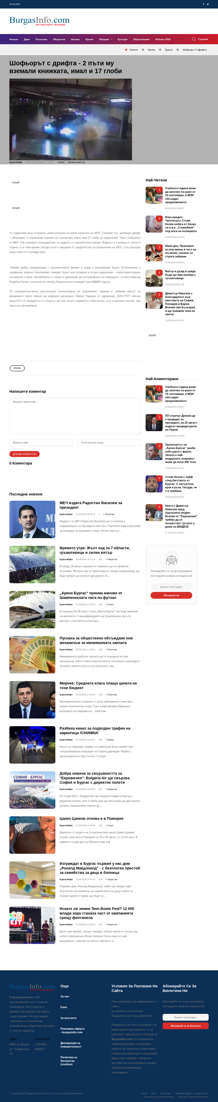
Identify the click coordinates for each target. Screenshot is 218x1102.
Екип (63, 1007)
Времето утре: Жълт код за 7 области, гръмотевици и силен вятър (95, 550)
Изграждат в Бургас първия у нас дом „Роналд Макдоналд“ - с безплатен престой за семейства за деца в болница (100, 868)
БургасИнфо (15, 162)
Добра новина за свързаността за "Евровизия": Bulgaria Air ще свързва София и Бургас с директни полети (95, 778)
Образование (141, 39)
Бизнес (75, 39)
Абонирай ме (171, 595)
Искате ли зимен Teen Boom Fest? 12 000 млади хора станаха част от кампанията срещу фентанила (97, 913)
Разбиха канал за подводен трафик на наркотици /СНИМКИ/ (95, 730)
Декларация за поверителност (159, 1097)
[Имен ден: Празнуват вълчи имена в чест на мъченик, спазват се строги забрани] (154, 252)
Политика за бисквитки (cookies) (68, 1061)
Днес (27, 39)
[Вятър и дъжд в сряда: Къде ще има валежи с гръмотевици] (154, 278)
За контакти (68, 1018)
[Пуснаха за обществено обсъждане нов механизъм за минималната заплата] (32, 654)
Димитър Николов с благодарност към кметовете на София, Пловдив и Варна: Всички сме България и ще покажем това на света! (180, 304)
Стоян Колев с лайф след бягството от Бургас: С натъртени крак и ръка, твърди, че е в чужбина (181, 484)
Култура (123, 39)
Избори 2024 (162, 39)
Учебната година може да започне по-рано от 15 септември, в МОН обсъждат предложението (180, 195)
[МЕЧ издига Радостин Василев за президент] (32, 519)
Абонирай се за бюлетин (186, 1025)
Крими (89, 39)
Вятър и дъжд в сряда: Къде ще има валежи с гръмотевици (180, 275)
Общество (59, 39)
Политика (41, 39)
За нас (64, 996)
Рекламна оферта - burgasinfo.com (192, 1093)
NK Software (77, 1093)
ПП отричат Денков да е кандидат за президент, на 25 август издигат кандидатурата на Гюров (181, 422)
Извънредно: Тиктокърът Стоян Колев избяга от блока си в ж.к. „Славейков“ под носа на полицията (181, 224)
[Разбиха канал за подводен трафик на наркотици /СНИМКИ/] (32, 745)
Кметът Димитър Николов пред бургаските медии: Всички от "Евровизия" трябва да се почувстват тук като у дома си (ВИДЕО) (181, 516)
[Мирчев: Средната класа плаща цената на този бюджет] (32, 700)
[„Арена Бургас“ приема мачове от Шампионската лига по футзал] (32, 609)
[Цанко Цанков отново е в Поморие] (32, 835)
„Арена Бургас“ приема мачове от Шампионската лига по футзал (91, 595)
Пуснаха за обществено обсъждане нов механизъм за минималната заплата (96, 640)
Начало (13, 39)
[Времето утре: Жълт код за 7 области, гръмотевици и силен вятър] (32, 564)
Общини (104, 39)
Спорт (110, 604)
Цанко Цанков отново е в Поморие (91, 818)
